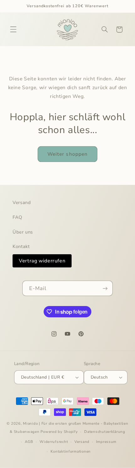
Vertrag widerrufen (42, 260)
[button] (13, 29)
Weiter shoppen (67, 154)
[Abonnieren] (105, 288)
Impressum (106, 441)
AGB (29, 441)
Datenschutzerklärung (104, 431)
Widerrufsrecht (54, 441)
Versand (22, 202)
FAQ (17, 217)
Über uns (23, 232)
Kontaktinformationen (71, 451)
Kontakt (21, 246)
